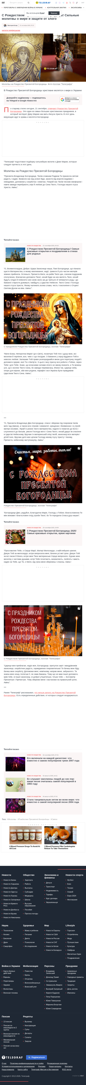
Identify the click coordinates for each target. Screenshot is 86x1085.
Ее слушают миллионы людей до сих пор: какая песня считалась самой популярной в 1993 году (51, 781)
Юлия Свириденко (53, 1009)
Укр (82, 3)
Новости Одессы (10, 892)
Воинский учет (31, 987)
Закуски (28, 1041)
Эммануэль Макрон (54, 985)
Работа (28, 884)
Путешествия (72, 942)
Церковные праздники (72, 972)
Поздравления (73, 958)
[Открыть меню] (3, 3)
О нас (4, 1063)
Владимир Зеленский (50, 972)
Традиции (71, 981)
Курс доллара (51, 898)
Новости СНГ (51, 942)
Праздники (71, 966)
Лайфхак (71, 950)
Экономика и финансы (51, 876)
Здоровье (28, 925)
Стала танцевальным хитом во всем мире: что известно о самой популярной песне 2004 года (53, 800)
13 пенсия (7, 1022)
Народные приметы (75, 977)
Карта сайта (23, 1070)
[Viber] (60, 3)
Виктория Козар (12, 25)
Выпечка (28, 1022)
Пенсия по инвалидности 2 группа (10, 1028)
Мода (69, 938)
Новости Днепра (10, 888)
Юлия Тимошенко (53, 1001)
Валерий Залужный (54, 989)
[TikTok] (77, 2)
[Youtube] (67, 2)
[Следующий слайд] (84, 7)
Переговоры (8, 981)
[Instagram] (73, 2)
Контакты (69, 1066)
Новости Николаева (11, 917)
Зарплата (29, 880)
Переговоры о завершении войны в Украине (23, 7)
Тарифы (49, 895)
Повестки (29, 971)
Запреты (70, 985)
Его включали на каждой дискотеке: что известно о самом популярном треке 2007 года (53, 759)
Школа (27, 900)
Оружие (6, 985)
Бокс (69, 884)
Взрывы (6, 977)
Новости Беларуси (53, 950)
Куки (42, 13)
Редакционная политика (57, 1063)
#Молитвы (11, 819)
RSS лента (66, 1070)
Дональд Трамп (52, 977)
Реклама (41, 1066)
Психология (30, 942)
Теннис (70, 888)
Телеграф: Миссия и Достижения (45, 1070)
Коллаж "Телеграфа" (62, 84)
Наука (5, 925)
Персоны (49, 966)
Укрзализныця (52, 902)
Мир (46, 925)
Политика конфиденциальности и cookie (27, 1063)
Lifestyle (70, 925)
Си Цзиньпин (51, 981)
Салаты (28, 1037)
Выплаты (28, 888)
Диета (27, 938)
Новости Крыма (10, 914)
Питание (28, 934)
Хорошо (54, 13)
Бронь (27, 975)
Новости (6, 875)
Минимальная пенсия (9, 1041)
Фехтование (72, 900)
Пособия (28, 910)
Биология (7, 938)
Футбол (70, 880)
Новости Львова (10, 896)
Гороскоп (71, 931)
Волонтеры (8, 989)
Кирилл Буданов (53, 993)
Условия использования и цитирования (18, 1066)
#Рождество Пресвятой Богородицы (33, 819)
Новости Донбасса (11, 910)
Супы (27, 1029)
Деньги (49, 883)
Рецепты (28, 1016)
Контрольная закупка (56, 7)
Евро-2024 (71, 896)
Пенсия (6, 1016)
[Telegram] (63, 2)
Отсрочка (28, 979)
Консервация (30, 1025)
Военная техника (10, 993)
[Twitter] (70, 2)
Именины (71, 993)
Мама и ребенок (31, 931)
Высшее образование (30, 905)
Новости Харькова (11, 884)
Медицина (29, 896)
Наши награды (55, 1066)
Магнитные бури (74, 954)
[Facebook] (56, 2)
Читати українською (11, 30)
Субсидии (29, 892)
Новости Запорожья (11, 900)
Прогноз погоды (31, 914)
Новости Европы (53, 931)
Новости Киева (9, 880)
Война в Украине (11, 966)
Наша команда (8, 1070)
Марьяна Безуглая (53, 1005)
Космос (6, 934)
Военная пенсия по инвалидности (11, 1035)
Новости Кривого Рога (10, 905)
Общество (28, 875)
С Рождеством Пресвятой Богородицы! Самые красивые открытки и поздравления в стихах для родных (53, 251)
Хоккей (70, 892)
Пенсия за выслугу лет (11, 1047)
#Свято (54, 819)
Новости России (52, 938)
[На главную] (43, 3)
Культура (71, 946)
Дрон (5, 942)
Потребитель (72, 934)
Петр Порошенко (53, 997)
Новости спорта (74, 875)
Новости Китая (52, 946)
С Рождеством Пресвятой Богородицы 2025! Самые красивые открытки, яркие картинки (51, 532)
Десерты (28, 1033)
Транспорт (50, 887)
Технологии (8, 931)
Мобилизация (30, 966)
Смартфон (7, 946)
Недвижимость (52, 891)
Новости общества (34, 245)
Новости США (52, 934)
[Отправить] (28, 2)
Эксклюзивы (76, 7)
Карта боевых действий (9, 972)
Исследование (31, 946)
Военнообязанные (32, 983)
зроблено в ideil (78, 1076)
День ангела (72, 989)
